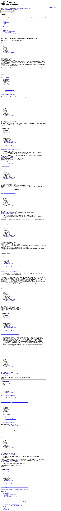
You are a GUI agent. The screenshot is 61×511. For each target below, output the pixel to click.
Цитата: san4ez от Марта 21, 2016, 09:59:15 (9, 213)
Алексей (8, 42)
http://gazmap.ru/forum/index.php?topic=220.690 (10, 98)
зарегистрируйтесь (26, 8)
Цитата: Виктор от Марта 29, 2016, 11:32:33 (9, 454)
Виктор (7, 381)
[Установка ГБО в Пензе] (10, 91)
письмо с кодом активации (11, 9)
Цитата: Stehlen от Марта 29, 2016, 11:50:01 (9, 461)
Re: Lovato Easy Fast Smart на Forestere (8, 94)
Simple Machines (18, 504)
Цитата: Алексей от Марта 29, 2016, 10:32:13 (10, 425)
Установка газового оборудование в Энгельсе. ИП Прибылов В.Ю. (14, 402)
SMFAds (4, 505)
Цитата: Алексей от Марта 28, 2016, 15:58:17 (10, 334)
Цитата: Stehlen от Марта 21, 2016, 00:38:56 (9, 271)
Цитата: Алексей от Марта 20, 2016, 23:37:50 (10, 149)
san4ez (7, 166)
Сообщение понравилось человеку (8, 193)
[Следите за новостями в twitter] (53, 7)
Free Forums (10, 505)
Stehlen (7, 77)
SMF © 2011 (11, 504)
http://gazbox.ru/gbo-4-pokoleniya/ (7, 157)
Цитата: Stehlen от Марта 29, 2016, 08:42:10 (9, 373)
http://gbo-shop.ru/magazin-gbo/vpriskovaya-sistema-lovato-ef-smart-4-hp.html (22, 68)
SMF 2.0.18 (5, 504)
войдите (18, 8)
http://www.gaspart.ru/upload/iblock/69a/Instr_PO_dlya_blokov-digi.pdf (14, 487)
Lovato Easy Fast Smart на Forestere (7, 55)
